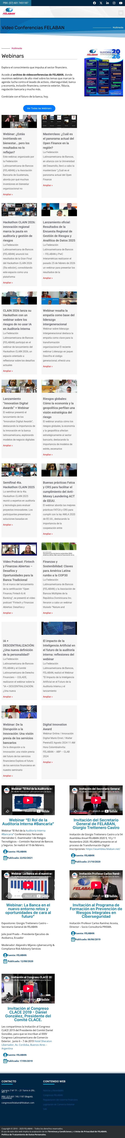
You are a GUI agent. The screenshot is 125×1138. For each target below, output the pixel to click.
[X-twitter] (101, 3)
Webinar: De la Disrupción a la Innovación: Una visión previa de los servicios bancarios (18, 734)
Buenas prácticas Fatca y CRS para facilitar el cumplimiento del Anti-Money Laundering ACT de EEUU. (59, 492)
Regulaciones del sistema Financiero (60, 1099)
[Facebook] (94, 3)
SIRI (45, 1109)
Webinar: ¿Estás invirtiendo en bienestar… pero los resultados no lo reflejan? (16, 143)
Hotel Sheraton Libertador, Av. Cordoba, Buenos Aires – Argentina (27, 1044)
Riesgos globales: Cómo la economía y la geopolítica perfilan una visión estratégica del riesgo (59, 408)
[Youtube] (120, 3)
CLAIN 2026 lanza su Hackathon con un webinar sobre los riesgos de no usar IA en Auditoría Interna (17, 320)
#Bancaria (7, 834)
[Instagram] (114, 3)
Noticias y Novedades (53, 1090)
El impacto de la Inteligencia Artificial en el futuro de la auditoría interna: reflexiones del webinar (59, 650)
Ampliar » (8, 194)
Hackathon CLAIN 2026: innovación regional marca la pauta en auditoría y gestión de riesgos (19, 231)
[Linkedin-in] (107, 3)
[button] (120, 12)
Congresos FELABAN (53, 1095)
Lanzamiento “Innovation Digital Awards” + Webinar (16, 403)
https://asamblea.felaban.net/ (103, 849)
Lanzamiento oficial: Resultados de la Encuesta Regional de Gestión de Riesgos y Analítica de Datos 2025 (59, 231)
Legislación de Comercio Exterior (58, 1104)
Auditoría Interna (35, 830)
